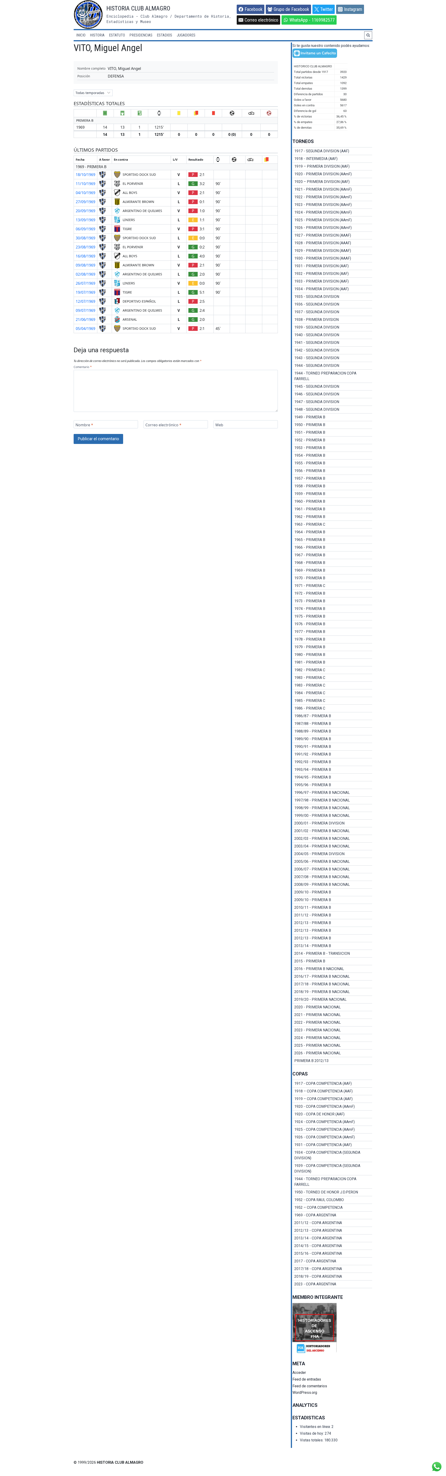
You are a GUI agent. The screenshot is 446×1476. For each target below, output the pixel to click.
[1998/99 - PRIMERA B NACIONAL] (332, 808)
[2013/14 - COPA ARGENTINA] (332, 1238)
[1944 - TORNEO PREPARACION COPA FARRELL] (332, 376)
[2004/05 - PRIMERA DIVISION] (332, 854)
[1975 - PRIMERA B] (332, 616)
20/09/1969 (85, 211)
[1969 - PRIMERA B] (332, 570)
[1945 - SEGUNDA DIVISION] (332, 386)
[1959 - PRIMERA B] (332, 494)
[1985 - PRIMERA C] (332, 700)
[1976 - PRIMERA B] (332, 624)
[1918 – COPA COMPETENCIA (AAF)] (332, 1091)
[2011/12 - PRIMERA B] (332, 915)
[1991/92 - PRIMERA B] (332, 754)
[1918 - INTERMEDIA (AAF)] (332, 159)
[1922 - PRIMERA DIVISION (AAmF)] (332, 197)
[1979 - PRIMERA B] (332, 647)
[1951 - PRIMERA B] (332, 432)
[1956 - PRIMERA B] (332, 471)
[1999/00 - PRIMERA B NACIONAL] (332, 815)
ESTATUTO (117, 35)
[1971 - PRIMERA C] (332, 586)
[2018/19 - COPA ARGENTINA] (332, 1276)
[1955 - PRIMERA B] (332, 463)
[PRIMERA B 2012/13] (332, 1061)
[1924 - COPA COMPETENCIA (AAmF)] (332, 1122)
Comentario (83, 367)
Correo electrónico (163, 425)
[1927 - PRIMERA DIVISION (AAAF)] (332, 235)
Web (219, 425)
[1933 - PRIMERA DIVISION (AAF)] (332, 281)
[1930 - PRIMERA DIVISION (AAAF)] (332, 258)
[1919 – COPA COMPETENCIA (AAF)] (332, 1099)
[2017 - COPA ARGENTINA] (332, 1261)
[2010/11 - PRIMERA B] (332, 907)
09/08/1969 (85, 265)
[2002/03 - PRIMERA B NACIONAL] (332, 838)
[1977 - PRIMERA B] (332, 631)
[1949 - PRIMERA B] (332, 417)
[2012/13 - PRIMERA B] (332, 923)
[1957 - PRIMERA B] (332, 478)
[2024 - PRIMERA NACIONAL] (332, 1038)
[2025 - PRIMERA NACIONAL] (332, 1045)
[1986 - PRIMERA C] (332, 708)
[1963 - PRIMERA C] (332, 524)
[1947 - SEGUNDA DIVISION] (332, 402)
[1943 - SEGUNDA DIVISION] (332, 358)
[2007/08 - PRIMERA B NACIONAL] (332, 877)
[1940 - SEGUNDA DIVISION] (332, 335)
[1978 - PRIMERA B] (332, 639)
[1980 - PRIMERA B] (332, 654)
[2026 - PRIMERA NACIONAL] (332, 1053)
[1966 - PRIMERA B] (332, 547)
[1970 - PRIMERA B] (332, 578)
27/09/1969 (85, 201)
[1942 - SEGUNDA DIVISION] (332, 350)
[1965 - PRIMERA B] (332, 540)
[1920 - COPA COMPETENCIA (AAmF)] (332, 1106)
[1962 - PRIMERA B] (332, 517)
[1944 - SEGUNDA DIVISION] (332, 365)
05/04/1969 (85, 328)
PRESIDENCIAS (140, 35)
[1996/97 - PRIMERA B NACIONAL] (332, 792)
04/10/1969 (85, 192)
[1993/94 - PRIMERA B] (332, 769)
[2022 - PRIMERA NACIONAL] (332, 1022)
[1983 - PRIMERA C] (332, 677)
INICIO (80, 35)
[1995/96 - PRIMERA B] (332, 785)
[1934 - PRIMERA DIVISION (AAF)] (332, 289)
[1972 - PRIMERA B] (332, 593)
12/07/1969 (85, 301)
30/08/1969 (85, 238)
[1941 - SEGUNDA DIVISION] (332, 342)
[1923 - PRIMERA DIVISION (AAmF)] (332, 205)
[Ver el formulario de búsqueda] (368, 35)
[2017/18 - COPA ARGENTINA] (332, 1269)
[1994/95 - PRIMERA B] (332, 777)
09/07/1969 (85, 310)
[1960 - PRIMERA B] (332, 501)
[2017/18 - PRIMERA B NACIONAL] (332, 984)
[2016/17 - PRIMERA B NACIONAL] (332, 976)
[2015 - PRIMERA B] (332, 961)
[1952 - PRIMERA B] (332, 440)
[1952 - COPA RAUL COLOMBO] (332, 1200)
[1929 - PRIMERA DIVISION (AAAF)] (332, 250)
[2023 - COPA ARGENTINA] (332, 1284)
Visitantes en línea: (315, 1426)
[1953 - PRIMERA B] (332, 448)
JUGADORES (186, 35)
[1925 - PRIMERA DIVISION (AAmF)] (332, 220)
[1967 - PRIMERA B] (332, 555)
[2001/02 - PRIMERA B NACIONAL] (332, 831)
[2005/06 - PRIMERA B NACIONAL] (332, 861)
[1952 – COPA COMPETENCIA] (332, 1207)
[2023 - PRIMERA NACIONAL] (332, 1030)
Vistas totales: (312, 1440)
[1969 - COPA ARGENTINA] (332, 1215)
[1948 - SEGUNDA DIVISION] (332, 409)
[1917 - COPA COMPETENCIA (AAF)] (332, 1083)
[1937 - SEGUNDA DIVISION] (332, 312)
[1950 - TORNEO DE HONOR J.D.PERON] (332, 1192)
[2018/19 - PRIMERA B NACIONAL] (332, 992)
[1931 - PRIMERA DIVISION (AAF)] (332, 266)
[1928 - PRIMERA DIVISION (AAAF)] (332, 243)
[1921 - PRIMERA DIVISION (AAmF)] (332, 189)
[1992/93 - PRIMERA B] (332, 762)
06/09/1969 (85, 229)
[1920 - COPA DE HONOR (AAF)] (332, 1114)
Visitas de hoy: (312, 1433)
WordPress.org (304, 1392)
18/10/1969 (85, 174)
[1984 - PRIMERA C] (332, 693)
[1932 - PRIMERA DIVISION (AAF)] (332, 273)
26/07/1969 (85, 283)
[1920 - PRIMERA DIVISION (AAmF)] (332, 174)
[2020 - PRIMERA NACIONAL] (332, 1007)
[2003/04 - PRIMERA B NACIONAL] (332, 846)
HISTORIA (97, 35)
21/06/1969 (85, 319)
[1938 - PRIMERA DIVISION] (332, 319)
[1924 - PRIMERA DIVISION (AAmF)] (332, 212)
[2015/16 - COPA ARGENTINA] (332, 1253)
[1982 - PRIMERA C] (332, 670)
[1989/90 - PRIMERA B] (332, 739)
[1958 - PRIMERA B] (332, 486)
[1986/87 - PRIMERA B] (332, 716)
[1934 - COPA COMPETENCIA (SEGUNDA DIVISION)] (332, 1155)
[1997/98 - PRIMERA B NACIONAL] (332, 800)
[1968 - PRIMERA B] (332, 563)
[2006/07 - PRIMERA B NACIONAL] (332, 869)
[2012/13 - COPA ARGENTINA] (332, 1230)
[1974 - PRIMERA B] (332, 609)
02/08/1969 (85, 274)
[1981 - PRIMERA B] (332, 662)
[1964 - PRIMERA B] (332, 532)
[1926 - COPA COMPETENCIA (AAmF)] (332, 1137)
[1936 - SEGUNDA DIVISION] (332, 304)
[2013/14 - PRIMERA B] (332, 946)
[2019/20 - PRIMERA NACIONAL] (332, 999)
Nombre (84, 425)
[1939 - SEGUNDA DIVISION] (332, 327)
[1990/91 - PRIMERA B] (332, 746)
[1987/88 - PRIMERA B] (332, 723)
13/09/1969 (85, 220)
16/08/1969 (85, 256)
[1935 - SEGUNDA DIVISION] (332, 296)
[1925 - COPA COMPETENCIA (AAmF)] (332, 1129)
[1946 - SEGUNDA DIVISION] (332, 394)
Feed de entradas (306, 1379)
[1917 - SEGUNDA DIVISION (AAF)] (332, 151)
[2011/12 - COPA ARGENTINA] (332, 1223)
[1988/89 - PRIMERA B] (332, 731)
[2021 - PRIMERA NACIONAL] (332, 1015)
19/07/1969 (85, 292)
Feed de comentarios (309, 1386)
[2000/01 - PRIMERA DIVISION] (332, 823)
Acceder (299, 1372)
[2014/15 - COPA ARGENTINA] (332, 1246)
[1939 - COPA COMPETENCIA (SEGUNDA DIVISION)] (332, 1168)
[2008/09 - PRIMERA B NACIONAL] (332, 884)
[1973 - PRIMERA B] (332, 601)
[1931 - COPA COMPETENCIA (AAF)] (332, 1145)
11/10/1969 (85, 183)
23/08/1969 (85, 247)
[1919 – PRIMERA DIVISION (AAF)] (332, 166)
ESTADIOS (164, 35)
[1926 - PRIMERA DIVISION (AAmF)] (332, 227)
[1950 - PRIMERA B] (332, 425)
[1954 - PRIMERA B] (332, 455)
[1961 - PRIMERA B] (332, 509)
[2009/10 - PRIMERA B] (332, 892)
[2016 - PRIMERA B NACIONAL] (332, 969)
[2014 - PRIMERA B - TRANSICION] (332, 953)
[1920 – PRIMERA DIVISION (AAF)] (332, 182)
